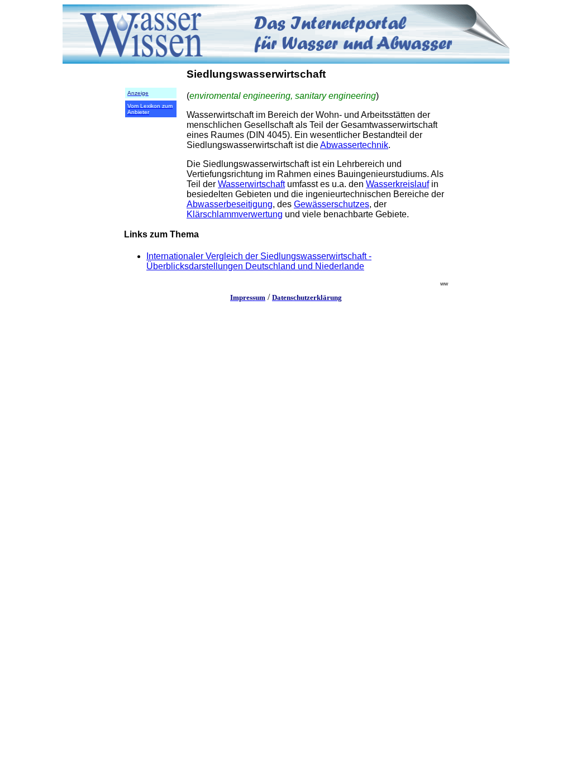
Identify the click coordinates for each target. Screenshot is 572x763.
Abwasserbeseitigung (230, 204)
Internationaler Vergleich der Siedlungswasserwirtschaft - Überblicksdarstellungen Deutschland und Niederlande (258, 261)
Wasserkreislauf (397, 184)
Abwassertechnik (354, 145)
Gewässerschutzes (331, 204)
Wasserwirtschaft (251, 184)
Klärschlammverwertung (235, 214)
